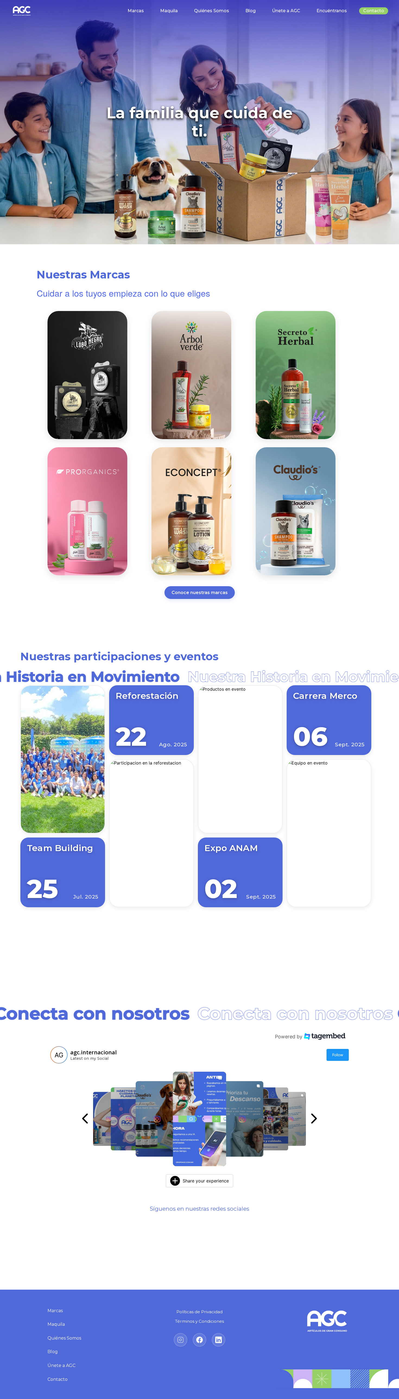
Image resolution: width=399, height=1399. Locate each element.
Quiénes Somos (211, 10)
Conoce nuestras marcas (200, 592)
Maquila (169, 10)
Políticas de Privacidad (199, 1311)
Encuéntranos (331, 10)
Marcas (136, 10)
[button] (108, 1119)
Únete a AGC (286, 10)
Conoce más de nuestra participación (199, 936)
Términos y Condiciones (199, 1321)
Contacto (373, 10)
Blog (250, 10)
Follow (337, 1054)
